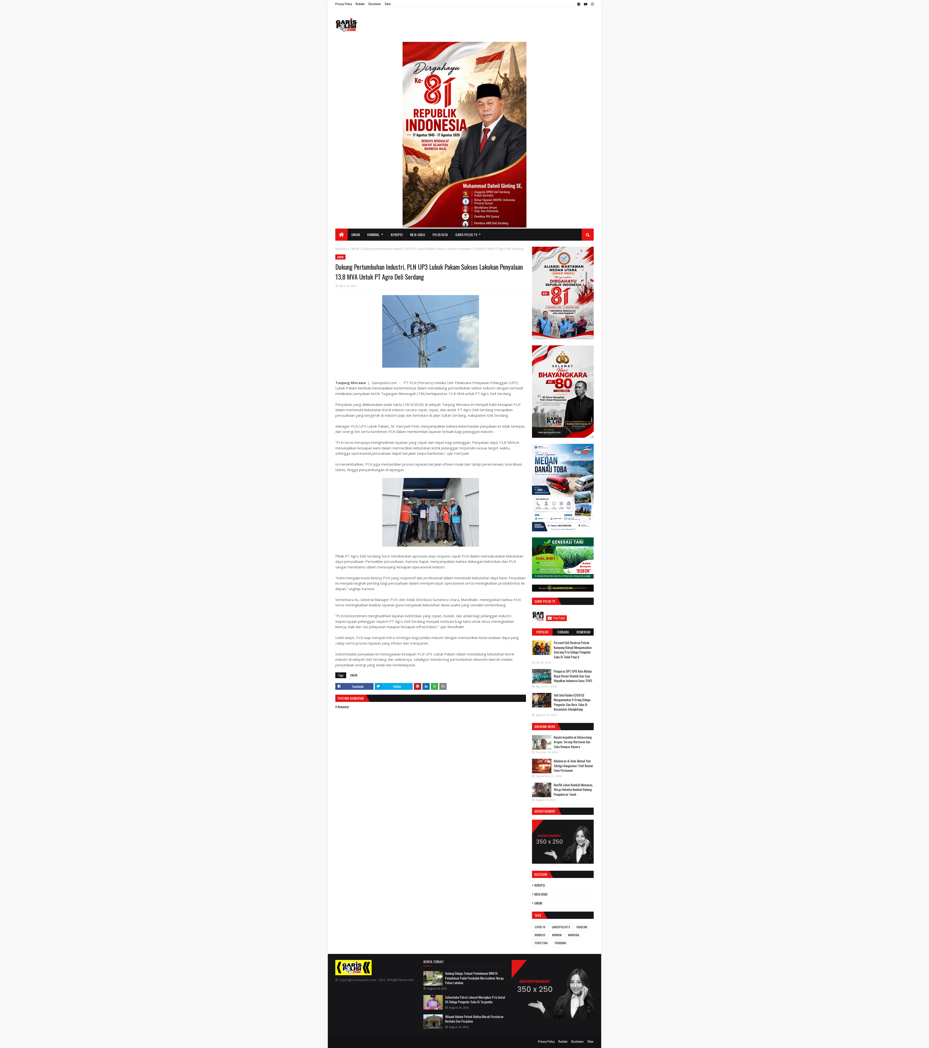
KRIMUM (557, 935)
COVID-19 (540, 927)
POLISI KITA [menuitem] (440, 234)
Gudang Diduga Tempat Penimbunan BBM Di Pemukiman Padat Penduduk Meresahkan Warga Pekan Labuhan (474, 978)
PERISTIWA (541, 943)
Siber (388, 4)
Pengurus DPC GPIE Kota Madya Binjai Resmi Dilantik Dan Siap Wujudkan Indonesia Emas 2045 (573, 676)
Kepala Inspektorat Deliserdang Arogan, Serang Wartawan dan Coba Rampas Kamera (573, 742)
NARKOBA (573, 935)
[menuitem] (341, 235)
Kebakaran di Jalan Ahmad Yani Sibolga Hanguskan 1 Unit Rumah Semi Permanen (573, 765)
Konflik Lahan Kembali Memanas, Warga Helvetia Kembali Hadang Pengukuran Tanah (573, 789)
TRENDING (560, 943)
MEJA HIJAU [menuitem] (417, 234)
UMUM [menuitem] (355, 234)
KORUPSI (539, 885)
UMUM (354, 249)
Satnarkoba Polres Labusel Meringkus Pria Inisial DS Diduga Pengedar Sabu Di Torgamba (475, 999)
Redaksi (360, 4)
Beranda (341, 249)
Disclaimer (374, 4)
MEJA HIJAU (540, 894)
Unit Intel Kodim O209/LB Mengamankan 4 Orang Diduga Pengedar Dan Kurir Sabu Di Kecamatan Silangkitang (572, 702)
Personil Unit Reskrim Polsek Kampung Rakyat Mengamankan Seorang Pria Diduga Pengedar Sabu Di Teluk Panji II (573, 649)
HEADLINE (582, 927)
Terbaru (563, 631)
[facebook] (578, 4)
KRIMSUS (540, 935)
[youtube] (586, 4)
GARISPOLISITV (561, 927)
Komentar (583, 631)
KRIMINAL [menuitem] (373, 234)
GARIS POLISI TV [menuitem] (466, 234)
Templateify (354, 1041)
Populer (542, 631)
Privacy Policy (343, 4)
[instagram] (592, 4)
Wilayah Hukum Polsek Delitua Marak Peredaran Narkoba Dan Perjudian (474, 1019)
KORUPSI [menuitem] (397, 234)
